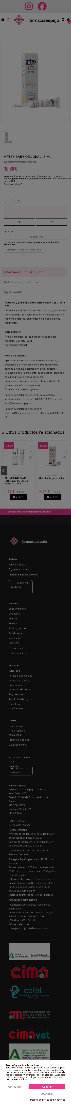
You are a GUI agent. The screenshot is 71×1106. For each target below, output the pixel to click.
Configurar (15, 1086)
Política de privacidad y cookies (47, 1100)
